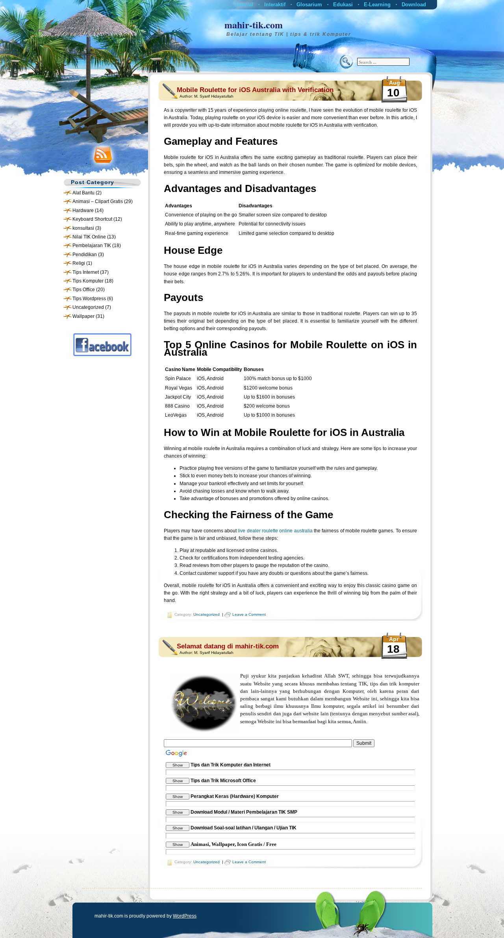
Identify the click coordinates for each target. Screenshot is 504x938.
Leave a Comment (249, 614)
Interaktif (274, 4)
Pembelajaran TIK (91, 245)
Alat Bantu (83, 193)
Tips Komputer (88, 281)
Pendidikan (84, 254)
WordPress (184, 916)
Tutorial (244, 4)
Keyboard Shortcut (92, 219)
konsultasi (83, 228)
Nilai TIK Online (89, 237)
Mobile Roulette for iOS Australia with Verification (255, 90)
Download (414, 4)
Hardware (83, 210)
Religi (78, 263)
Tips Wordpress (89, 298)
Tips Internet (85, 272)
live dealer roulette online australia (275, 531)
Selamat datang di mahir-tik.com (228, 646)
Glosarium (309, 4)
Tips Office (83, 289)
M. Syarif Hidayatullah (213, 96)
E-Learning (377, 4)
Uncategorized (88, 307)
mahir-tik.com (253, 24)
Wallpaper (83, 316)
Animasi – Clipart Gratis (97, 201)
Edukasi (343, 4)
